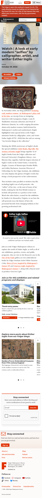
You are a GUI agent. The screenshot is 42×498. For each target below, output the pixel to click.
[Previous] (33, 284)
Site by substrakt (6, 494)
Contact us (11, 469)
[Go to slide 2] (21, 327)
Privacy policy (6, 486)
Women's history (9, 78)
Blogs (24, 451)
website (4, 15)
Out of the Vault (8, 258)
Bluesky (15, 480)
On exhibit (7, 74)
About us (5, 451)
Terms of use (17, 486)
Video (18, 74)
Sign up (5, 445)
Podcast (25, 454)
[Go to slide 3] (23, 327)
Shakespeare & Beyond (7, 20)
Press (3, 457)
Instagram (17, 478)
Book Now (6, 317)
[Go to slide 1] (18, 327)
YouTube (27, 478)
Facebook (7, 478)
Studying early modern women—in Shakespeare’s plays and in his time (21, 113)
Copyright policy (28, 486)
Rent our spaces (27, 457)
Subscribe (33, 407)
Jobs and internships (8, 454)
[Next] (38, 284)
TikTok (6, 480)
